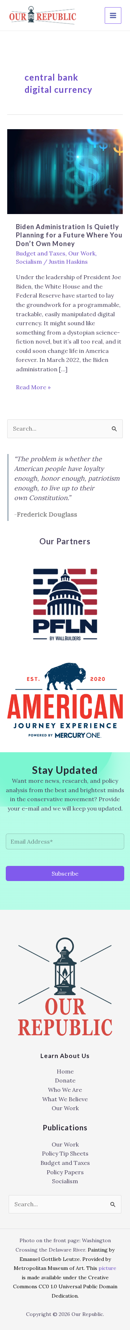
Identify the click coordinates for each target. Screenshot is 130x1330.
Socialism (29, 261)
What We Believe (65, 1099)
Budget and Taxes (40, 253)
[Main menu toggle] (113, 15)
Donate (65, 1080)
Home (65, 1071)
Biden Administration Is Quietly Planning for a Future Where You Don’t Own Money (69, 235)
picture (107, 1268)
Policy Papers (65, 1172)
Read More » (33, 387)
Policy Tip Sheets (65, 1153)
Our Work (81, 253)
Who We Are (65, 1089)
